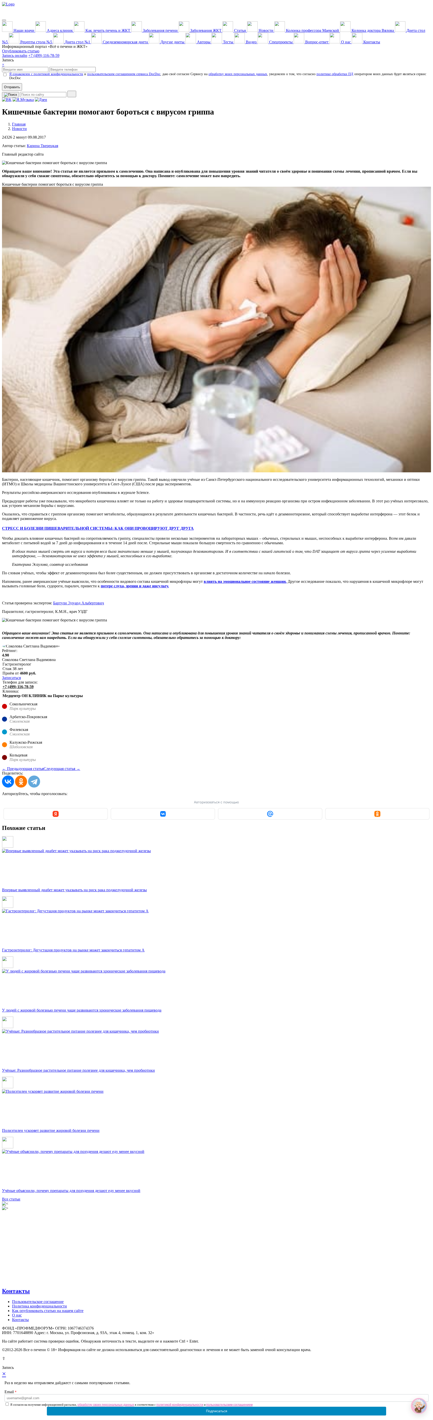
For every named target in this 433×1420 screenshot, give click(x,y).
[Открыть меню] (4, 20)
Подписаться (216, 1411)
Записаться (11, 678)
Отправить (12, 87)
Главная (19, 124)
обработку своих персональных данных (105, 1404)
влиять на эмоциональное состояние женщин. (245, 581)
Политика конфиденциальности (39, 1306)
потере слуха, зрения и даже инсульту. (135, 586)
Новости (19, 129)
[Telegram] (34, 782)
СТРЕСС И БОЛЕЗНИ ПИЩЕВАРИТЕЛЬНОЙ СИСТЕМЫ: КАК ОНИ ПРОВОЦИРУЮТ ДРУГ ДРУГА (98, 528)
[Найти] (71, 94)
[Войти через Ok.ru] (377, 814)
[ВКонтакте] (8, 782)
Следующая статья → (62, 769)
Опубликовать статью (20, 51)
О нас (17, 1315)
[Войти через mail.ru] (270, 814)
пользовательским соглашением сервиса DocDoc (123, 74)
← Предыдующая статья (23, 769)
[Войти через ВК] (163, 814)
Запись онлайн (14, 55)
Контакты (16, 1291)
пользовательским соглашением (229, 1404)
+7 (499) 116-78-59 (43, 55)
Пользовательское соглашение (38, 1301)
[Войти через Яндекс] (56, 814)
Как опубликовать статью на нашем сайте (47, 1310)
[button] (419, 1406)
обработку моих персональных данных (237, 74)
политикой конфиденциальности (179, 1404)
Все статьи (11, 1199)
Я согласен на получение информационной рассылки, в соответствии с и (131, 1404)
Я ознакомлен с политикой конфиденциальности (46, 74)
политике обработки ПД (334, 74)
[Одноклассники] (21, 782)
